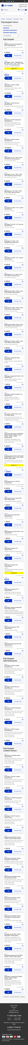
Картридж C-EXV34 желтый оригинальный (11, 687)
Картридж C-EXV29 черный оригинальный (11, 140)
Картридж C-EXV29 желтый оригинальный (11, 103)
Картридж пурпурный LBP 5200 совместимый (12, 644)
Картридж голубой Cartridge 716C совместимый (13, 395)
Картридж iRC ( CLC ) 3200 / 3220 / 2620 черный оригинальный (13, 275)
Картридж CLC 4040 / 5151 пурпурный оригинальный (11, 241)
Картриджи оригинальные (10, 30)
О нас (14, 1008)
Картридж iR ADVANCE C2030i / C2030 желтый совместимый (12, 916)
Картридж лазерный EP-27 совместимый (11, 590)
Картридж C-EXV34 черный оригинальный (11, 730)
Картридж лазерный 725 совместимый (11, 549)
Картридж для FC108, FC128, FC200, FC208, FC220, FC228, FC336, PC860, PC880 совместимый (14, 457)
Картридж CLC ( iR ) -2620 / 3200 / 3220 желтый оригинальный (13, 158)
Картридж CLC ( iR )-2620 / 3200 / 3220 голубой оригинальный (13, 191)
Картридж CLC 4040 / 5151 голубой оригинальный (13, 208)
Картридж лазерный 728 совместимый (11, 565)
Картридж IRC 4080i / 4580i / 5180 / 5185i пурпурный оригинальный (13, 325)
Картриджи (6, 28)
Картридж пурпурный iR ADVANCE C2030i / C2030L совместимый (13, 956)
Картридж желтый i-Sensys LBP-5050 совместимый (13, 499)
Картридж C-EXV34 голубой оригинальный (11, 666)
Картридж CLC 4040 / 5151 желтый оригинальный (13, 225)
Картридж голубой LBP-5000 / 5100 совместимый (13, 376)
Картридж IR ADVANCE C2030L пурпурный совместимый (12, 935)
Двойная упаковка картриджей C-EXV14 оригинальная (13, 45)
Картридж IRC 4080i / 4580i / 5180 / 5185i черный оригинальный (13, 342)
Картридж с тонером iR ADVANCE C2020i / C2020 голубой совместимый (13, 978)
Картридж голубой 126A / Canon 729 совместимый (13, 414)
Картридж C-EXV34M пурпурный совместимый (13, 798)
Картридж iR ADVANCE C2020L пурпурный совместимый (12, 859)
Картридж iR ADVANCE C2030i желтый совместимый (12, 898)
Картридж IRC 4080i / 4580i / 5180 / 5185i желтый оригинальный (13, 308)
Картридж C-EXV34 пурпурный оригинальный (12, 708)
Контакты (13, 1007)
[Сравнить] (23, 53)
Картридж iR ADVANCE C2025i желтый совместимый (12, 877)
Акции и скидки (14, 1005)
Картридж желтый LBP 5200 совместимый (12, 515)
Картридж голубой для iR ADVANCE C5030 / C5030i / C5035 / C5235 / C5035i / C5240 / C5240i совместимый (13, 435)
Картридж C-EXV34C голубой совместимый (12, 777)
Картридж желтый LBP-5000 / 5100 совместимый (13, 532)
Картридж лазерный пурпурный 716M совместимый (13, 608)
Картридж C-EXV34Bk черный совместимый (12, 756)
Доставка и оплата (13, 1010)
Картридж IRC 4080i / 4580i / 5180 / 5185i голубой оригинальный (13, 292)
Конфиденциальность (14, 1012)
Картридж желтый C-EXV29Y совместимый (12, 482)
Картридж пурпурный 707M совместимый (11, 627)
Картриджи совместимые (10, 32)
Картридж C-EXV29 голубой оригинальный (11, 85)
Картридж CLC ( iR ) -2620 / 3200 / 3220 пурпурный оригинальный (13, 175)
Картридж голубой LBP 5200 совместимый (12, 358)
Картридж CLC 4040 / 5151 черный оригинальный (13, 258)
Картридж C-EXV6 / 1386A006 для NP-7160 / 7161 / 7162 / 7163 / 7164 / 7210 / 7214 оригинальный (14, 64)
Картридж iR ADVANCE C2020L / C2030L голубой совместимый (12, 838)
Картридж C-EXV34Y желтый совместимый (12, 816)
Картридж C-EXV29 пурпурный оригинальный (12, 120)
